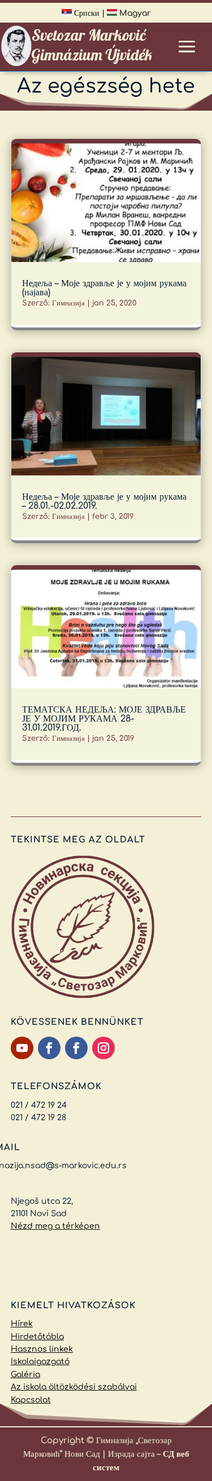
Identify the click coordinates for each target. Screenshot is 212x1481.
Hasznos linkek (42, 1349)
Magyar (134, 13)
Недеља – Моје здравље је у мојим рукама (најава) (104, 288)
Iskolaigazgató (40, 1361)
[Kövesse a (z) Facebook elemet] (49, 1048)
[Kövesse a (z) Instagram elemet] (103, 1048)
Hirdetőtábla (37, 1337)
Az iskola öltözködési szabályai (74, 1387)
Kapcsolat (31, 1400)
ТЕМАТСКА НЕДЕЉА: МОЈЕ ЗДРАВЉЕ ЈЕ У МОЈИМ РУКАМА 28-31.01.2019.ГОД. (104, 719)
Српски (85, 13)
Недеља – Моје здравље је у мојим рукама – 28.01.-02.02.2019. (104, 501)
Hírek (22, 1324)
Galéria (25, 1374)
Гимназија (68, 303)
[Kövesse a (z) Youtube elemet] (22, 1048)
